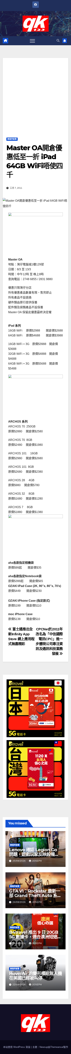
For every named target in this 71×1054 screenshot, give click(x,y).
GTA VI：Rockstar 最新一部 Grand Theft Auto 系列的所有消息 (35, 895)
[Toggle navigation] (32, 41)
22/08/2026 (19, 984)
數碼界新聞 (12, 139)
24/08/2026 (19, 902)
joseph (37, 861)
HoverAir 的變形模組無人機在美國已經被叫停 (35, 976)
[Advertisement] (35, 93)
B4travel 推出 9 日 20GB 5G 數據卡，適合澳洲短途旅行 (35, 937)
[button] (58, 40)
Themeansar (56, 1047)
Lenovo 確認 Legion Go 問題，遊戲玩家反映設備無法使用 (34, 854)
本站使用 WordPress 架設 (17, 1047)
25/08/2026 (19, 861)
